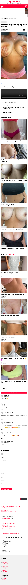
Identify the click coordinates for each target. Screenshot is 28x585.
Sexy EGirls (4, 544)
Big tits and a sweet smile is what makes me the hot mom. (14, 160)
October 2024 (5, 563)
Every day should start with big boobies (12, 248)
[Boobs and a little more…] (14, 327)
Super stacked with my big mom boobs (12, 229)
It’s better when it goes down (9, 273)
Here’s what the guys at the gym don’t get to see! (14, 382)
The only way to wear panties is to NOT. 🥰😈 (13, 359)
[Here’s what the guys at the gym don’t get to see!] (14, 372)
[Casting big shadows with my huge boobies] (14, 171)
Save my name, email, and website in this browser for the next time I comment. (14, 486)
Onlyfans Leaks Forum (6, 540)
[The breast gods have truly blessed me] (14, 285)
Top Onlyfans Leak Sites (18, 8)
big (2, 102)
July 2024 (4, 567)
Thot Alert (4, 542)
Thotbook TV (4, 545)
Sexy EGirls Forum (5, 546)
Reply (2, 401)
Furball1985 (4, 532)
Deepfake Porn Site (6, 551)
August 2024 (5, 566)
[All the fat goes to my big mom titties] (14, 129)
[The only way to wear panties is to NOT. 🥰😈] (14, 349)
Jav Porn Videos (5, 548)
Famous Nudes (5, 543)
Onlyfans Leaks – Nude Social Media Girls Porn (5, 9)
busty (11, 102)
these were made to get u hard (10, 316)
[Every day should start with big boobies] (14, 239)
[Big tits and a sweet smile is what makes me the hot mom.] (14, 151)
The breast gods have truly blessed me (12, 294)
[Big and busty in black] (14, 193)
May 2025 (4, 561)
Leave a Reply (14, 392)
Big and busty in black (7, 205)
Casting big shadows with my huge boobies (14, 180)
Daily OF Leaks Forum (6, 541)
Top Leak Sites (14, 1)
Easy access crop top (5, 510)
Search (2, 496)
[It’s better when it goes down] (14, 263)
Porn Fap (4, 549)
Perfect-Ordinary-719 (7, 518)
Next (27, 12)
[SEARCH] (26, 6)
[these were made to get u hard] (14, 306)
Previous (0, 12)
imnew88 (4, 525)
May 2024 (4, 570)
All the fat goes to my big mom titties (12, 141)
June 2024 (4, 568)
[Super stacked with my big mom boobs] (14, 217)
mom (15, 102)
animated (3, 138)
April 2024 (4, 571)
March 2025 (4, 562)
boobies (7, 102)
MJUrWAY (4, 522)
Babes (2, 157)
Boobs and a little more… (8, 337)
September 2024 (5, 565)
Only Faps (4, 550)
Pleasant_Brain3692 (6, 528)
